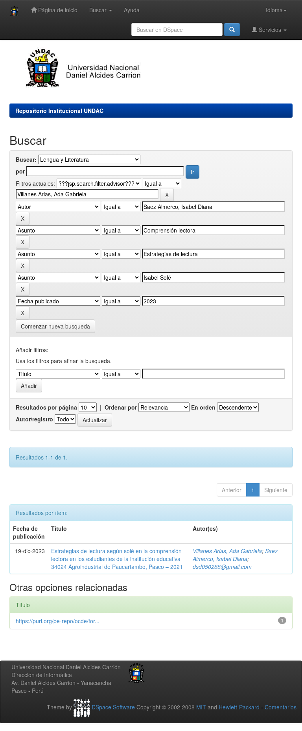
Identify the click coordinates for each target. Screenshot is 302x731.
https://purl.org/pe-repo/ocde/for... (57, 621)
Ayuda (132, 10)
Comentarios (280, 707)
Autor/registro (34, 419)
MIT (201, 707)
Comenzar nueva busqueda (55, 326)
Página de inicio (57, 10)
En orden (203, 407)
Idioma (274, 10)
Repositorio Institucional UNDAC (59, 110)
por (20, 171)
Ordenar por (121, 407)
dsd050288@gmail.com (222, 566)
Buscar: (26, 159)
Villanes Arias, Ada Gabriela (227, 551)
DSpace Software (113, 707)
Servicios (270, 29)
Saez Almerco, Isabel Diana (235, 555)
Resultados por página (46, 407)
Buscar (98, 10)
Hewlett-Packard (239, 707)
